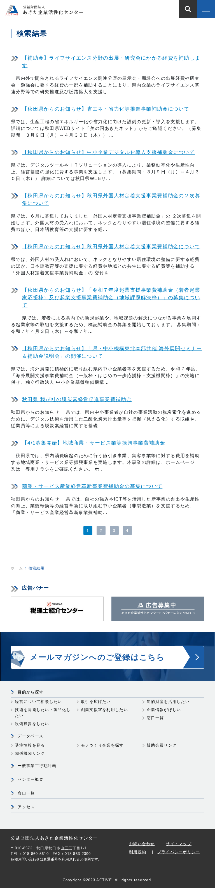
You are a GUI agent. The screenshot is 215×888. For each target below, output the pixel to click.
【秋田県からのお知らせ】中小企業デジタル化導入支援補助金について (108, 152)
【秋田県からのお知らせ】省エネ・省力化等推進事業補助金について (106, 109)
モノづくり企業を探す (102, 745)
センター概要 (30, 779)
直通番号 (50, 859)
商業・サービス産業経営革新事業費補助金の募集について (92, 486)
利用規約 (137, 852)
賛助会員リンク (162, 745)
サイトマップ (178, 844)
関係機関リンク (30, 753)
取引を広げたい (96, 701)
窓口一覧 (155, 718)
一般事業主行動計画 (37, 765)
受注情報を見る (30, 745)
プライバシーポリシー (178, 852)
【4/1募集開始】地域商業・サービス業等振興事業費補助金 (93, 443)
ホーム (17, 568)
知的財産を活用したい (168, 701)
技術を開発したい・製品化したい (43, 712)
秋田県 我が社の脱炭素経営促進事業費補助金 (77, 399)
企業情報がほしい (164, 709)
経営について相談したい (38, 701)
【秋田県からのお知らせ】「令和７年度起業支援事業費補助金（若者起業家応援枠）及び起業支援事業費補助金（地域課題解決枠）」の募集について (111, 297)
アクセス (26, 807)
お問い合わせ (142, 844)
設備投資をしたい (32, 723)
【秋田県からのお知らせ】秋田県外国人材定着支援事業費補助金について (111, 246)
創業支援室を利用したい (104, 709)
